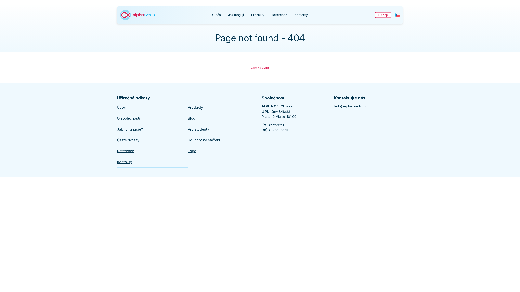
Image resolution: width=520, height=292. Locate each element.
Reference (279, 15)
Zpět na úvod (260, 67)
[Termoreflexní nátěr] (137, 11)
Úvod (121, 107)
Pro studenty (198, 129)
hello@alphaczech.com (351, 106)
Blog (191, 118)
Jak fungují (236, 15)
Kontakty (301, 15)
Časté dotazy (128, 140)
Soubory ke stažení (204, 140)
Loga (192, 151)
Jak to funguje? (130, 129)
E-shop (383, 15)
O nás (216, 15)
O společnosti (128, 118)
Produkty (257, 15)
